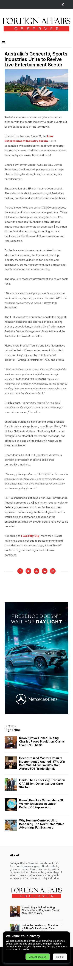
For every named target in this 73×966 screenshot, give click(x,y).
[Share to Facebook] (20, 571)
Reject (59, 956)
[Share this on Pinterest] (36, 571)
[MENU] (3, 42)
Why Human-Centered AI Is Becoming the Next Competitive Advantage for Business (41, 824)
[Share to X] (28, 571)
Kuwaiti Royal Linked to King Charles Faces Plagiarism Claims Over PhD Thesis (42, 741)
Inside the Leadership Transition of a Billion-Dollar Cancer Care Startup (42, 783)
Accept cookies (37, 956)
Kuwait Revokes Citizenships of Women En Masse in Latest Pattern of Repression (41, 803)
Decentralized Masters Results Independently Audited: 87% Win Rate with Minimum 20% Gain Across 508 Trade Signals (42, 763)
